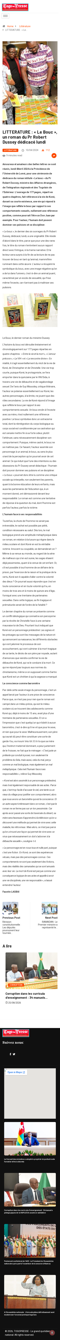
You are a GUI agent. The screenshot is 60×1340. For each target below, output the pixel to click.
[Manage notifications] (52, 1332)
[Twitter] (14, 1054)
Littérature (24, 26)
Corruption (13, 985)
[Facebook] (10, 1054)
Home (10, 26)
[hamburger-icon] (5, 16)
